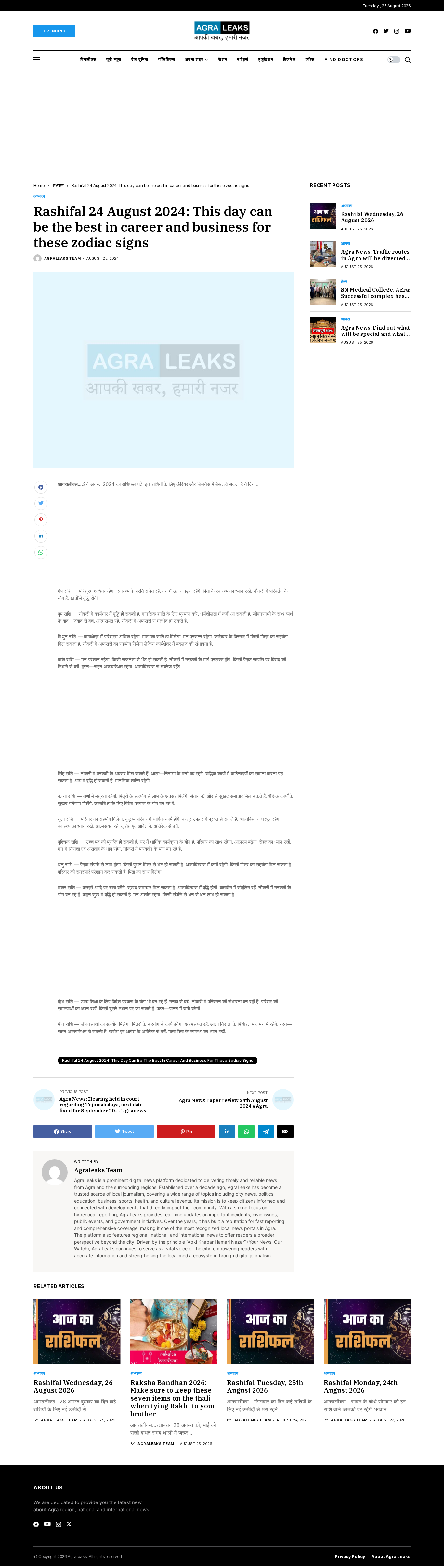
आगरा (345, 243)
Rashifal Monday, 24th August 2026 (361, 1386)
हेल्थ (344, 281)
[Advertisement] (222, 117)
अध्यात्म (58, 185)
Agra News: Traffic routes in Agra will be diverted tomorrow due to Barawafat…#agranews (375, 261)
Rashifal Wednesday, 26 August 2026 (372, 217)
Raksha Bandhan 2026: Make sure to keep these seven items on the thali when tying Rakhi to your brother (172, 1398)
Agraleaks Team (62, 258)
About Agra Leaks (391, 1556)
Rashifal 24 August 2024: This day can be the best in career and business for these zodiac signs (157, 1060)
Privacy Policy (350, 1556)
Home (39, 185)
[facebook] (375, 31)
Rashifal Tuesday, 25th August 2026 (265, 1386)
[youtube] (408, 31)
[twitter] (386, 31)
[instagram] (396, 31)
